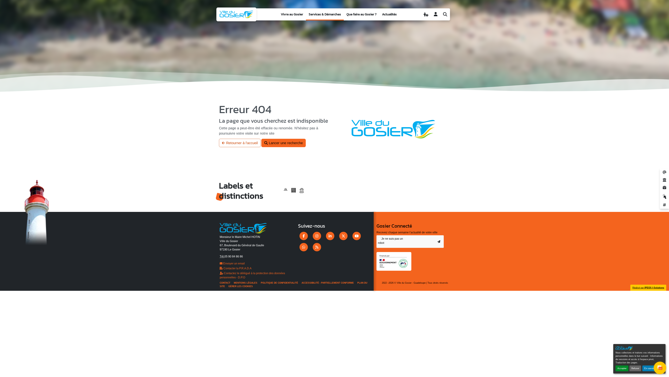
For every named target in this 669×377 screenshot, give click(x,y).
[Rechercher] (445, 14)
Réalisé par (648, 287)
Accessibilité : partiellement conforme (328, 283)
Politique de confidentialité (279, 283)
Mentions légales (245, 283)
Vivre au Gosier (292, 14)
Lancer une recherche (285, 143)
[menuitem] (292, 14)
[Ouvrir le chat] (660, 368)
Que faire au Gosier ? (361, 14)
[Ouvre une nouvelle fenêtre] (303, 236)
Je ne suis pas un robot (390, 240)
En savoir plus (651, 368)
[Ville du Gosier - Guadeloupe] (243, 227)
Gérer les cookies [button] (240, 286)
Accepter (621, 368)
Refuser (635, 368)
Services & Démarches (325, 14)
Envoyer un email (233, 263)
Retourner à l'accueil (241, 143)
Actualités (389, 14)
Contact (225, 283)
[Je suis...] (426, 14)
